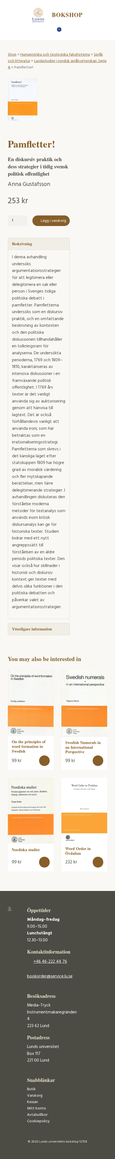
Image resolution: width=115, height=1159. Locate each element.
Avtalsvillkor (37, 1115)
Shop (12, 54)
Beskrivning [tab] (22, 244)
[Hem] (48, 31)
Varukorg (34, 1095)
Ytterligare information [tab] (32, 629)
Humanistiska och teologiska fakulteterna (55, 54)
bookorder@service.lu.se (50, 976)
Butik (31, 1089)
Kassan (32, 1102)
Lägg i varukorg (53, 221)
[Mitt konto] (67, 31)
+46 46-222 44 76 (50, 961)
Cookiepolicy (38, 1121)
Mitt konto (36, 1108)
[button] (44, 760)
